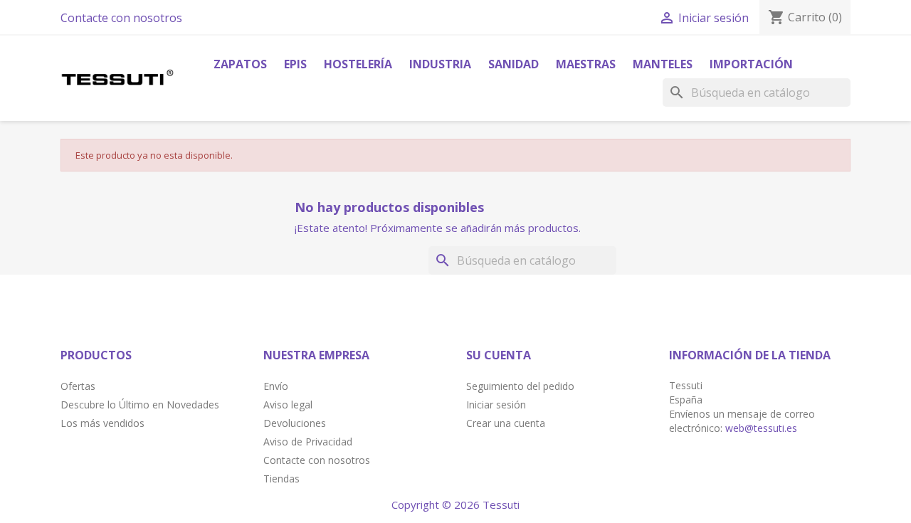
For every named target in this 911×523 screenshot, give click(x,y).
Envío (275, 386)
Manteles (663, 64)
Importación (751, 64)
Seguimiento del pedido (520, 386)
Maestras (586, 64)
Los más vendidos (102, 423)
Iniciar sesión (496, 404)
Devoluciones (294, 423)
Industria (440, 64)
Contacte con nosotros (121, 18)
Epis (295, 64)
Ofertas (77, 386)
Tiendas (281, 478)
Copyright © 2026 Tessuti (455, 504)
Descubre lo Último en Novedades (139, 404)
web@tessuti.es (761, 428)
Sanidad (513, 64)
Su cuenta (498, 355)
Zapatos (240, 64)
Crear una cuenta (505, 423)
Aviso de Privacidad (307, 441)
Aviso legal (287, 404)
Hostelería (358, 64)
